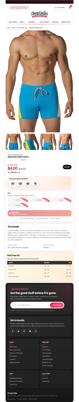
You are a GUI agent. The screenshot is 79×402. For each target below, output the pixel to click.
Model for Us (46, 362)
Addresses (45, 381)
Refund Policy (33, 399)
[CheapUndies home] (39, 14)
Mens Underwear (15, 350)
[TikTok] (35, 331)
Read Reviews (46, 353)
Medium (39, 200)
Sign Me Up (57, 305)
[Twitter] (18, 331)
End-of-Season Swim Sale (19, 27)
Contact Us (13, 384)
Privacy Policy (12, 399)
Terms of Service (22, 399)
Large (61, 200)
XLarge (17, 205)
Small (18, 200)
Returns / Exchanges (16, 381)
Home (8, 27)
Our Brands (13, 356)
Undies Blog (65, 22)
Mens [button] (22, 22)
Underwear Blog (47, 359)
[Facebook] (12, 331)
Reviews (23, 160)
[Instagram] (24, 331)
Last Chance (44, 22)
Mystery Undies (15, 362)
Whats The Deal (47, 365)
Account (45, 378)
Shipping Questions (16, 378)
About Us (45, 347)
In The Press (46, 350)
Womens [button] (32, 22)
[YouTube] (30, 331)
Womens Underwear (16, 353)
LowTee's (55, 22)
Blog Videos (46, 356)
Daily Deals (13, 22)
